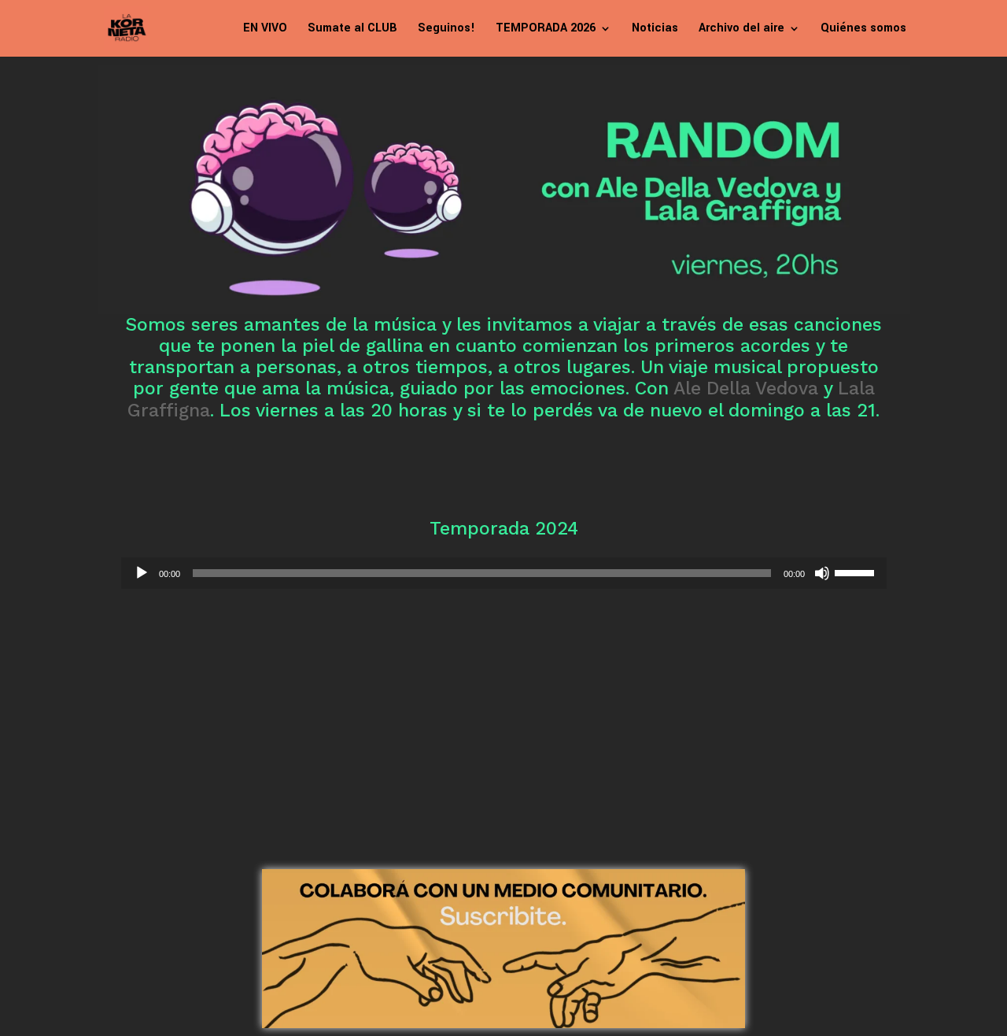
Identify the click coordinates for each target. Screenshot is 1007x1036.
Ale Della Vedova (745, 388)
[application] (504, 573)
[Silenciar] (822, 573)
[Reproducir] (141, 573)
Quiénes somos (863, 29)
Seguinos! (446, 29)
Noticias (655, 29)
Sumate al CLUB (352, 29)
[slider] (857, 571)
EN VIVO (265, 29)
